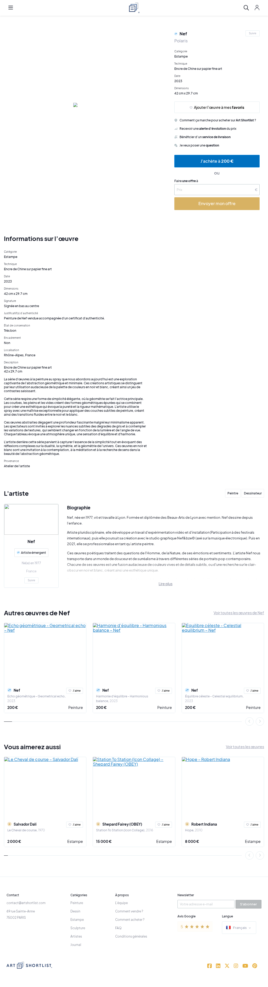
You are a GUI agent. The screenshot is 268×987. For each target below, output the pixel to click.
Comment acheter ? (129, 920)
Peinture (75, 707)
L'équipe (121, 903)
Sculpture (77, 928)
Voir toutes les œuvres (245, 746)
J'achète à (216, 161)
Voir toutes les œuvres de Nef (239, 612)
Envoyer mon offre (217, 203)
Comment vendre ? (129, 911)
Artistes (76, 936)
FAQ (118, 928)
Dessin (75, 911)
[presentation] (249, 721)
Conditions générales (131, 936)
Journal (75, 945)
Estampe (75, 841)
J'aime (77, 690)
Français (240, 928)
